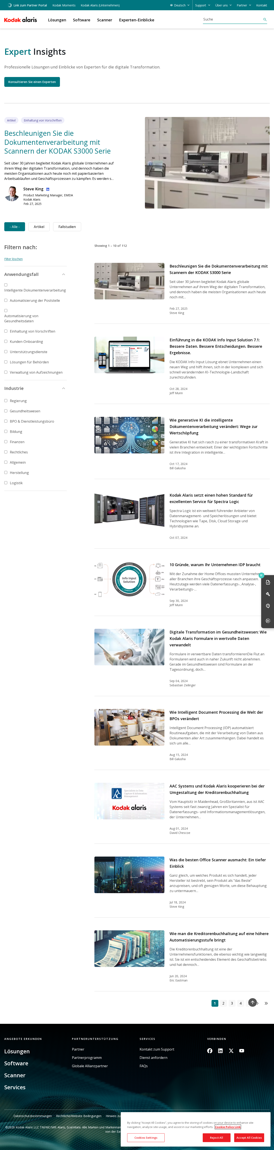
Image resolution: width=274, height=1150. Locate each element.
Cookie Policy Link (228, 1127)
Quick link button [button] (261, 575)
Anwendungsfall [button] (21, 274)
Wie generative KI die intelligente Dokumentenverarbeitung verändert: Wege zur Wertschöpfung (214, 426)
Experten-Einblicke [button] (136, 19)
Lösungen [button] (57, 19)
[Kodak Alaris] (20, 19)
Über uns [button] (221, 5)
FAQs (144, 1066)
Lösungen (17, 1051)
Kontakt (261, 5)
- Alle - (15, 226)
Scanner (14, 1075)
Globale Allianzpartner (90, 1066)
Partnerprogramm (87, 1057)
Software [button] (81, 19)
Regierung (18, 400)
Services (14, 1087)
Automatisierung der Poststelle (35, 300)
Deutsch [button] (180, 5)
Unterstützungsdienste (28, 351)
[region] (196, 1129)
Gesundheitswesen (25, 411)
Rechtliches (19, 452)
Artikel (39, 226)
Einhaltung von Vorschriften (32, 331)
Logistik (16, 483)
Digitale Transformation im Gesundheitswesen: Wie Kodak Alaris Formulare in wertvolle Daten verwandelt (218, 638)
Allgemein (18, 462)
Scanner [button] (104, 19)
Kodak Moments (64, 5)
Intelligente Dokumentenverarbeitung (35, 290)
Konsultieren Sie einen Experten (32, 82)
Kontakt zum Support (157, 1049)
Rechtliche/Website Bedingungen (78, 1116)
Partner (78, 1049)
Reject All (216, 1138)
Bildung (16, 431)
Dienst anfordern (153, 1057)
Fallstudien (67, 226)
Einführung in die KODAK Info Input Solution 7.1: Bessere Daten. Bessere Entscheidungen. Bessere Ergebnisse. (216, 346)
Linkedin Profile (47, 188)
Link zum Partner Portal (30, 5)
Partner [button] (242, 5)
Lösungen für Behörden (29, 362)
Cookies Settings (145, 1138)
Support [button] (200, 5)
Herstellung (19, 472)
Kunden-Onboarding (26, 341)
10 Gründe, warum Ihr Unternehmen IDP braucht (215, 564)
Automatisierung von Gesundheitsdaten (21, 318)
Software (16, 1063)
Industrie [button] (14, 388)
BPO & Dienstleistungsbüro (32, 421)
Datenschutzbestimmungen (32, 1116)
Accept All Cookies (249, 1138)
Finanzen (17, 442)
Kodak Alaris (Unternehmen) (100, 5)
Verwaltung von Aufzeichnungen (36, 372)
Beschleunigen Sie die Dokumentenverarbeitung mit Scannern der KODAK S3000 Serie (57, 142)
